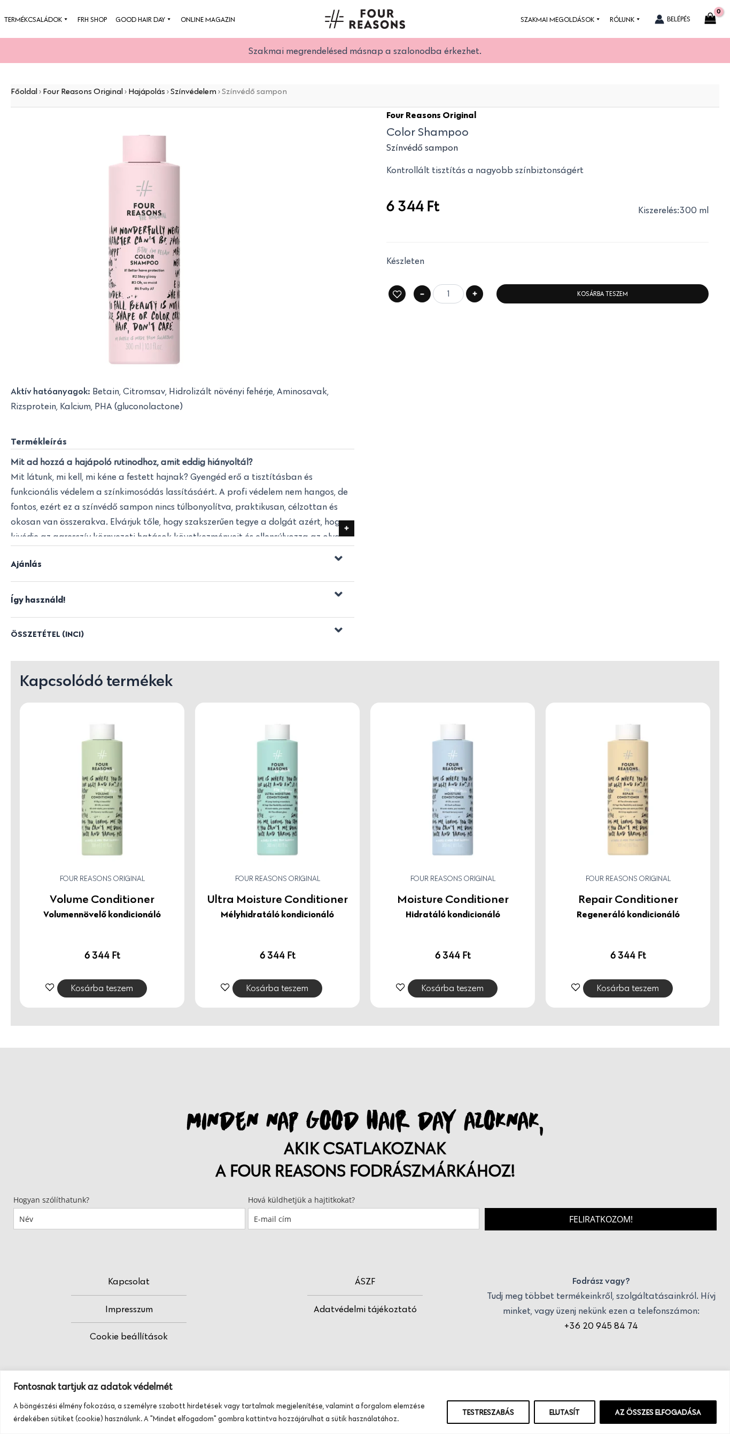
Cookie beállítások (129, 1336)
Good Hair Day (140, 19)
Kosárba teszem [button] (102, 988)
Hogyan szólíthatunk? (51, 1200)
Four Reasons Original (83, 91)
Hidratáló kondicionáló (453, 913)
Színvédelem (193, 91)
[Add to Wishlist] (397, 293)
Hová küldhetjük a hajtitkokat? (301, 1200)
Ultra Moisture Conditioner (277, 898)
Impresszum (129, 1309)
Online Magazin (208, 19)
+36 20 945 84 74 (601, 1325)
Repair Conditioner (628, 898)
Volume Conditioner (102, 898)
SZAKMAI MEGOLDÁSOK (557, 19)
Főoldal (24, 91)
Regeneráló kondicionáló (628, 913)
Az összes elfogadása (658, 1412)
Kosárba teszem (602, 294)
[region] (365, 1402)
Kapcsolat (129, 1281)
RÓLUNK (622, 19)
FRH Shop (92, 19)
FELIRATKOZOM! (601, 1219)
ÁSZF (365, 1281)
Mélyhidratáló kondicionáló (277, 913)
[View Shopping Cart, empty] (710, 19)
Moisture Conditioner (453, 898)
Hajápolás (146, 91)
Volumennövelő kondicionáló (102, 913)
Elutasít (564, 1412)
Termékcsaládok (33, 19)
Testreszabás (488, 1412)
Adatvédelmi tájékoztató (365, 1309)
